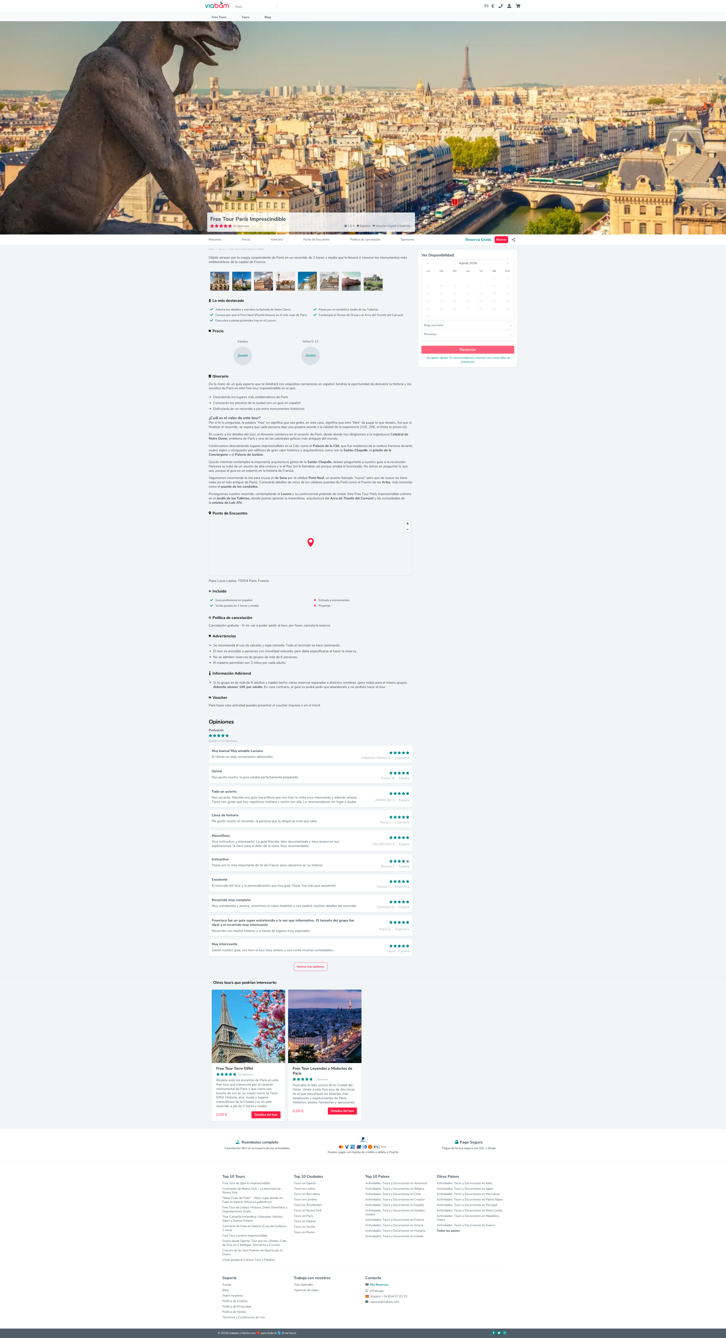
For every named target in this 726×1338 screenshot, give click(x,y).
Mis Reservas (379, 1285)
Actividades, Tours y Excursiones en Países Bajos (470, 1199)
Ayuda (226, 1285)
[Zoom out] (407, 529)
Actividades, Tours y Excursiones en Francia (394, 1220)
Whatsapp (376, 1291)
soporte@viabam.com (384, 1302)
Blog (267, 17)
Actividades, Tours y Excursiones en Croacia (394, 1199)
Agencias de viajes (306, 1290)
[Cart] (519, 6)
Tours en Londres (305, 1199)
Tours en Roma (304, 1232)
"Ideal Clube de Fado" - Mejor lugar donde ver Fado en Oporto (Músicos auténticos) (252, 1200)
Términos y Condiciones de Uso (243, 1317)
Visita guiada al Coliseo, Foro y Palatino (248, 1260)
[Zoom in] (407, 523)
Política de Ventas (234, 1312)
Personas (430, 334)
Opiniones (407, 240)
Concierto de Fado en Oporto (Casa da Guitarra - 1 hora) (254, 1228)
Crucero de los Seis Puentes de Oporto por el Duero (252, 1252)
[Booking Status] (511, 6)
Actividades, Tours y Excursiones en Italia (464, 1183)
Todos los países (448, 1231)
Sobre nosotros (232, 1296)
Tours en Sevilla (304, 1227)
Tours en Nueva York (308, 1210)
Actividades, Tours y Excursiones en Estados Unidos (395, 1212)
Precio (246, 240)
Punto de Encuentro (316, 240)
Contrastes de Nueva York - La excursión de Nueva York (251, 1191)
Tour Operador (303, 1285)
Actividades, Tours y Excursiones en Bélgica (394, 1189)
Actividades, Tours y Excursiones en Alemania (396, 1183)
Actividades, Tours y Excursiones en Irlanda (394, 1236)
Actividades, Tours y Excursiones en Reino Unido (469, 1210)
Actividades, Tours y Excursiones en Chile (393, 1194)
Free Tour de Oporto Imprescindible (246, 1183)
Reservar (501, 239)
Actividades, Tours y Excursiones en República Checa (468, 1218)
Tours (245, 17)
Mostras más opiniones (310, 966)
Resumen (215, 240)
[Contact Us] (503, 6)
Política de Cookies (235, 1301)
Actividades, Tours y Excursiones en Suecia (466, 1225)
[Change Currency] (494, 6)
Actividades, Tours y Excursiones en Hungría (395, 1231)
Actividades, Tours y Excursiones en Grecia (394, 1225)
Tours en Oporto (305, 1183)
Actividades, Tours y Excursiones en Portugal (467, 1205)
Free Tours (219, 17)
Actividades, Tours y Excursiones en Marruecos (468, 1194)
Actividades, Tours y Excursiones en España (394, 1205)
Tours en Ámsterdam (308, 1205)
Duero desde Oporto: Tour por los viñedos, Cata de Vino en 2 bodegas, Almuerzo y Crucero (254, 1243)
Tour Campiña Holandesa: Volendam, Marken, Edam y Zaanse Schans (252, 1219)
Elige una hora (433, 325)
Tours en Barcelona (307, 1194)
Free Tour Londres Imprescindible (244, 1236)
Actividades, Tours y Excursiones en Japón (465, 1189)
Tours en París (303, 1216)
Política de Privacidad (236, 1307)
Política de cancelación (365, 240)
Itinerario (277, 240)
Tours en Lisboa (304, 1189)
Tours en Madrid (305, 1221)
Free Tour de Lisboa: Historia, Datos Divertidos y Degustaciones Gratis (254, 1209)
